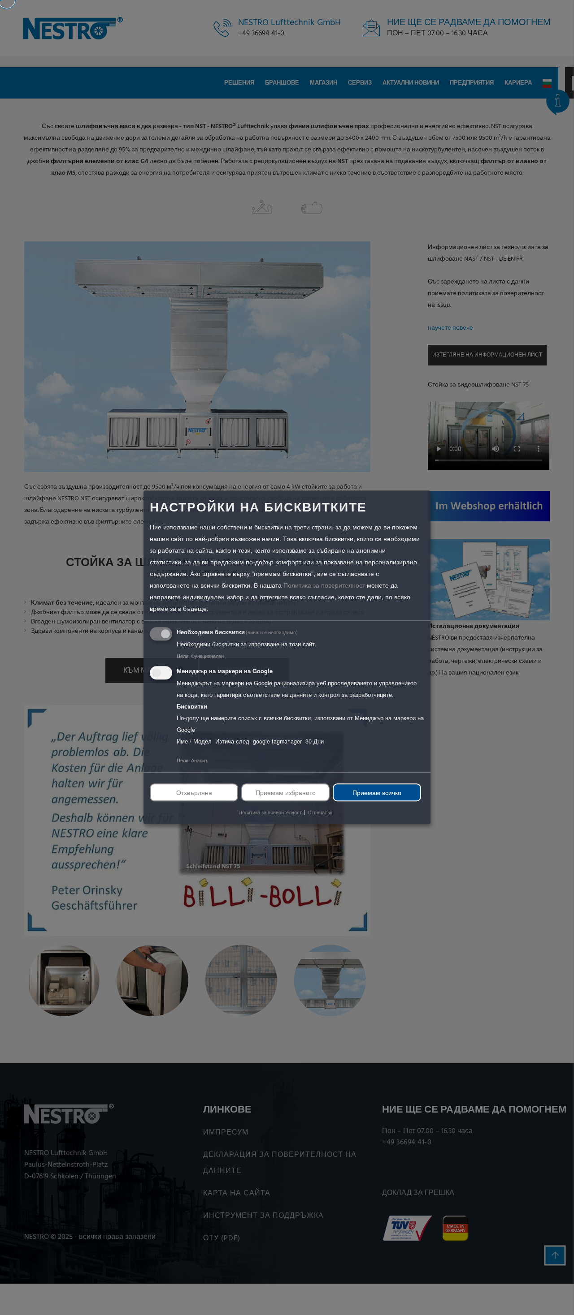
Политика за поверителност (324, 584)
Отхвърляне (194, 792)
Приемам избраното (286, 792)
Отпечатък (320, 812)
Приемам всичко (376, 792)
